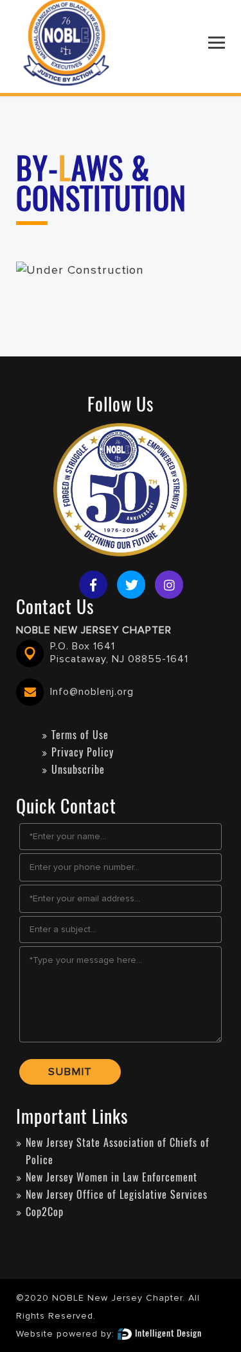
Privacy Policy (82, 752)
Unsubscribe (78, 769)
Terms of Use (80, 735)
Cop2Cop (45, 1212)
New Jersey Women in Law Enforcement (111, 1177)
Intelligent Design (168, 1333)
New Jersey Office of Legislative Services (117, 1194)
